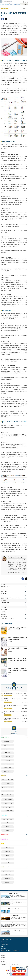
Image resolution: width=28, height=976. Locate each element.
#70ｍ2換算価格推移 (7, 749)
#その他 (7, 862)
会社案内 (3, 954)
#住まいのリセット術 (7, 803)
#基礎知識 (7, 851)
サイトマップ (3, 959)
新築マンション (4, 941)
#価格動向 (7, 756)
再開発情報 (3, 614)
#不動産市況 (7, 760)
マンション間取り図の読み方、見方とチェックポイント (15, 706)
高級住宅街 (3, 612)
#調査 (7, 826)
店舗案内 (3, 957)
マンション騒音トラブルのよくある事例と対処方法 (15, 712)
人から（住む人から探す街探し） (8, 618)
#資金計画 (7, 878)
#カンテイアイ (7, 745)
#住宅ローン (7, 847)
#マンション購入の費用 (7, 779)
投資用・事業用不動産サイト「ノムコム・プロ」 (10, 950)
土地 (2, 595)
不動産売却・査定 (5, 602)
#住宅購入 (7, 882)
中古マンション (4, 589)
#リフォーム (7, 783)
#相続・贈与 (7, 859)
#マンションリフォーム (7, 791)
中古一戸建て (4, 593)
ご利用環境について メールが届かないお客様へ (10, 964)
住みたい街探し (4, 609)
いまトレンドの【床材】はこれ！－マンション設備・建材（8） (15, 718)
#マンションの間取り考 (7, 807)
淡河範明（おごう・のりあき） (15, 557)
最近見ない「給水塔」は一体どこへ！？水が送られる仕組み (15, 699)
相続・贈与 (3, 948)
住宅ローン (3, 946)
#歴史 (7, 823)
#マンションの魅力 (7, 819)
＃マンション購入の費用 (5, 9)
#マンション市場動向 (7, 799)
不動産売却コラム (5, 605)
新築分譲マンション (5, 586)
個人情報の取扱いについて (6, 963)
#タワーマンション (7, 871)
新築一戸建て (4, 591)
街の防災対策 (4, 616)
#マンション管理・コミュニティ (7, 795)
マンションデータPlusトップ (4, 4)
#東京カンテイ (7, 741)
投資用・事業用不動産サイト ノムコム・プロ (10, 598)
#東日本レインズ (7, 767)
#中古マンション (7, 771)
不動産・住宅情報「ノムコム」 (7, 939)
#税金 (7, 855)
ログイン (23, 1)
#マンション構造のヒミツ (7, 810)
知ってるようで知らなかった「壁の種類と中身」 (15, 694)
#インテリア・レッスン (7, 787)
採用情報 (3, 955)
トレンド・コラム (13, 4)
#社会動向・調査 (7, 764)
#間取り (7, 830)
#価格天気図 (7, 752)
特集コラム (18, 4)
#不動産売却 (7, 875)
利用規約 (3, 961)
